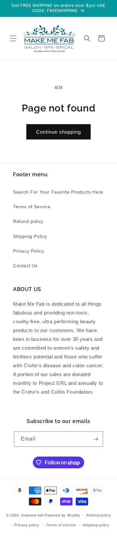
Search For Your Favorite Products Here (58, 192)
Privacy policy (26, 525)
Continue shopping (58, 132)
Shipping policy (96, 525)
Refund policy (28, 221)
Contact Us (25, 265)
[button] (13, 38)
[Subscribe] (95, 439)
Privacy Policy (28, 251)
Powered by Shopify (62, 515)
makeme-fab (32, 515)
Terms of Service (32, 206)
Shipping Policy (30, 236)
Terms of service (61, 525)
